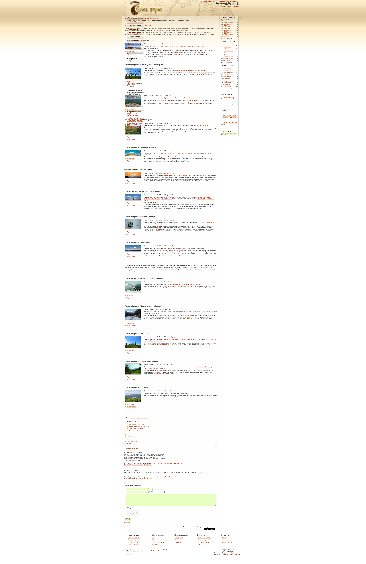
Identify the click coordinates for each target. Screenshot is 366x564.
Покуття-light (227, 36)
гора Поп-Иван (182, 175)
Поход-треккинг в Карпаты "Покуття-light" (143, 191)
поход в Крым (131, 129)
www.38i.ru (215, 445)
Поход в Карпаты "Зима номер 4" (139, 242)
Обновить (128, 518)
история (133, 121)
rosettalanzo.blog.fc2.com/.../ (175, 463)
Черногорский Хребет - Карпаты (139, 426)
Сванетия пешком (228, 72)
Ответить (127, 464)
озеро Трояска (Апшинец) (204, 367)
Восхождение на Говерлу (228, 25)
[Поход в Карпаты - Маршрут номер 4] (133, 156)
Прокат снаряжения (158, 542)
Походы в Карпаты (134, 537)
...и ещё (235, 127)
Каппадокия (135, 115)
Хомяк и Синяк (178, 52)
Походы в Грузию (133, 542)
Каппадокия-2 (227, 52)
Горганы (166, 125)
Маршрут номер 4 (228, 22)
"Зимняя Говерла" (205, 288)
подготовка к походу (133, 126)
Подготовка (178, 542)
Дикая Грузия (227, 74)
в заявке (187, 269)
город (129, 120)
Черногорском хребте (163, 344)
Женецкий (208, 103)
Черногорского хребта (174, 252)
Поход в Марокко (133, 544)
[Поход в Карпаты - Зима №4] (133, 251)
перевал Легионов (202, 125)
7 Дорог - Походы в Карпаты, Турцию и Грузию (146, 550)
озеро (136, 124)
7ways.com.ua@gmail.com (229, 6)
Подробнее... (131, 137)
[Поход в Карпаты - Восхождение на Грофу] (133, 320)
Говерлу (190, 157)
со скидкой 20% (174, 397)
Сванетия (130, 118)
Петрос (204, 72)
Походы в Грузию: (228, 66)
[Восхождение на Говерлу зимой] (133, 293)
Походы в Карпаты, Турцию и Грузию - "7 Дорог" (220, 1)
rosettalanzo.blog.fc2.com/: (158, 463)
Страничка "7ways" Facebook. (231, 554)
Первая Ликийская (228, 45)
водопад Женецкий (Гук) (187, 46)
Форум (224, 537)
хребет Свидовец (149, 368)
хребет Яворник (201, 46)
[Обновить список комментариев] (139, 448)
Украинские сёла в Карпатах (137, 431)
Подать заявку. (131, 139)
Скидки (154, 540)
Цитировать (148, 464)
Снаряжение (179, 537)
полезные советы (132, 127)
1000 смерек (227, 26)
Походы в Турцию (133, 540)
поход (140, 127)
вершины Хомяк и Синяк (171, 46)
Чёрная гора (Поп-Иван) (171, 339)
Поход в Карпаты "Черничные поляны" (142, 361)
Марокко (139, 117)
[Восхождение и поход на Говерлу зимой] (133, 229)
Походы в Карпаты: (228, 17)
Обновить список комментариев (134, 483)
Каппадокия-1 (227, 46)
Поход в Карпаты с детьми (136, 387)
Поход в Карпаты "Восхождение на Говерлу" (144, 65)
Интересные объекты (204, 537)
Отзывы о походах (227, 542)
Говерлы (195, 252)
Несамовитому (168, 160)
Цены (153, 537)
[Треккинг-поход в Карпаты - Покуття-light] (133, 200)
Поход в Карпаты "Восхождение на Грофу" (143, 306)
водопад (141, 118)
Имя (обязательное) (155, 489)
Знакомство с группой (228, 540)
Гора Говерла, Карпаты (136, 428)
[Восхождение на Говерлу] (133, 348)
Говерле (176, 344)
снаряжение (131, 130)
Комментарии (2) (132, 441)
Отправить (127, 522)
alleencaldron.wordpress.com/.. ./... (174, 477)
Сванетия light (227, 67)
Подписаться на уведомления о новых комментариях (145, 508)
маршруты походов (142, 417)
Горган (157, 132)
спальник (138, 130)
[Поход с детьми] (133, 402)
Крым (134, 117)
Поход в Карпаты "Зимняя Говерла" (140, 217)
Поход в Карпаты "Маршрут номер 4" (141, 147)
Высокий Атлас (135, 114)
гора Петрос (167, 70)
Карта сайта (201, 544)
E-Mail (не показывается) (157, 492)
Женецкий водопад (199, 52)
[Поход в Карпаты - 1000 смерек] (133, 134)
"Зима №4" (190, 318)
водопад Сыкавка (166, 198)
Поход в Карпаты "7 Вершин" (137, 334)
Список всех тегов (203, 542)
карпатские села (200, 70)
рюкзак (138, 129)
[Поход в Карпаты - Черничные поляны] (133, 374)
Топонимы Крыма (203, 540)
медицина (130, 124)
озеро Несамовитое (170, 153)
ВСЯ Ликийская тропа (229, 48)
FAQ (128, 114)
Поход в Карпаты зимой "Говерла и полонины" (145, 278)
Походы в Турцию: (228, 41)
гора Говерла (176, 70)
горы (132, 120)
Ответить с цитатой (137, 464)
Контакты (155, 544)
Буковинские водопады (195, 197)
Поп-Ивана (187, 252)
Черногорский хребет (187, 70)
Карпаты (132, 417)
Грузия (129, 115)
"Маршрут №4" (206, 344)
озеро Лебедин (201, 198)
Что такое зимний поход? (137, 424)
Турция (136, 118)
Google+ (129, 439)
